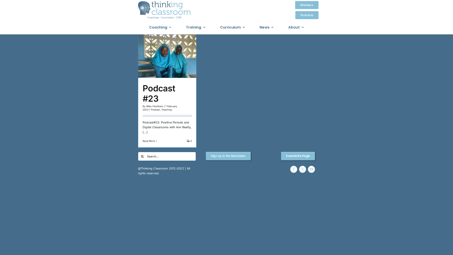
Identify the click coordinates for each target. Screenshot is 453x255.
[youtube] (311, 169)
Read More (149, 141)
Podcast (155, 109)
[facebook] (293, 169)
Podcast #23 (159, 93)
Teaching (166, 109)
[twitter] (302, 169)
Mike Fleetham (154, 106)
